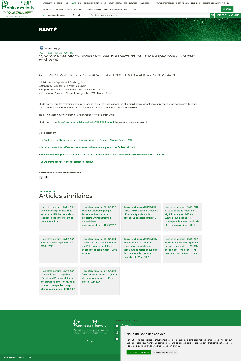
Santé (73, 3)
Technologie (62, 3)
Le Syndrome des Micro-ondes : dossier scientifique (67, 161)
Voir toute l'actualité (228, 15)
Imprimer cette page (52, 49)
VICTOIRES (78, 9)
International (182, 3)
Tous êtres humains (54, 53)
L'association (49, 3)
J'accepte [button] (133, 352)
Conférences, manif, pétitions (216, 3)
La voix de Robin (146, 3)
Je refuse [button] (145, 352)
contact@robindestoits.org (56, 15)
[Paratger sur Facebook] (46, 177)
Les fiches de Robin (93, 9)
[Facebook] (73, 15)
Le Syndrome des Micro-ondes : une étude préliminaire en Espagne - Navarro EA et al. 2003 (87, 140)
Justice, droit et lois (165, 3)
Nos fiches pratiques (112, 9)
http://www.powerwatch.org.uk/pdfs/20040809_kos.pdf (86, 122)
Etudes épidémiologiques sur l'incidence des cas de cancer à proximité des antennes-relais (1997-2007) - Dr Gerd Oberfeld (103, 154)
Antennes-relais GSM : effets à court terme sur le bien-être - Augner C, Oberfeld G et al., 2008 (88, 147)
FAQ (125, 9)
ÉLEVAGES (133, 3)
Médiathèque (48, 9)
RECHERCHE (195, 3)
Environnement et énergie (95, 3)
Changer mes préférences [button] (165, 352)
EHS (79, 3)
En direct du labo (64, 9)
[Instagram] (79, 15)
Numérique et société (117, 3)
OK (212, 15)
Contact (133, 9)
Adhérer (227, 9)
